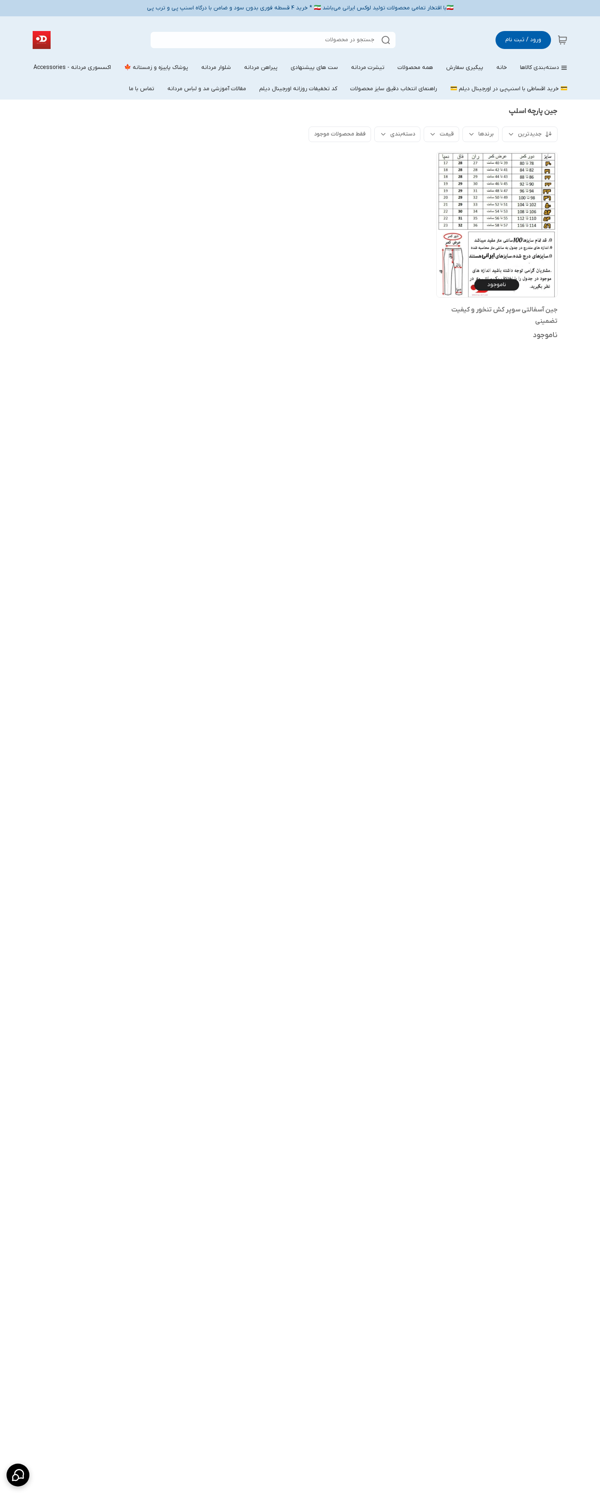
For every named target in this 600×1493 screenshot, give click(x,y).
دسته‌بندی (402, 134)
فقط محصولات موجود (340, 134)
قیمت (447, 134)
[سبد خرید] (562, 40)
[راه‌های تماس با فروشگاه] (18, 1475)
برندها (485, 134)
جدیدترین (530, 134)
